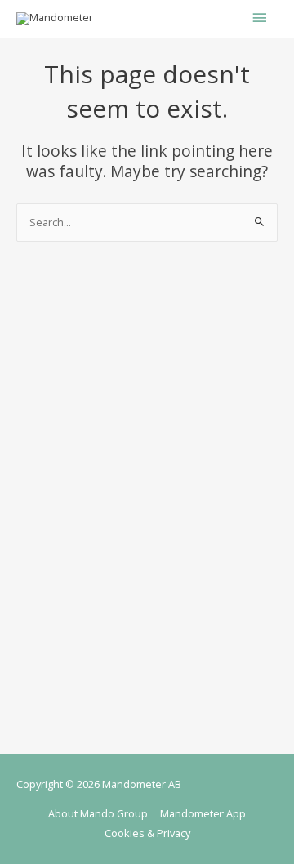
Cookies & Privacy (147, 833)
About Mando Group (98, 813)
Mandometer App (203, 813)
